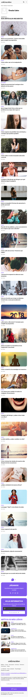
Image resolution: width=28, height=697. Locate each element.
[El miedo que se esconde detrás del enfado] (14, 563)
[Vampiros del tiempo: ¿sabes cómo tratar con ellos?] (14, 405)
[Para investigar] (23, 2)
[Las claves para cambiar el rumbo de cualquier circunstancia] (14, 381)
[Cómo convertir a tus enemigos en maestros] (14, 359)
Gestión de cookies (5, 670)
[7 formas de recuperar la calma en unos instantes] (14, 264)
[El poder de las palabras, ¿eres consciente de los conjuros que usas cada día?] (14, 217)
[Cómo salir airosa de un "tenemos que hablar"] (14, 240)
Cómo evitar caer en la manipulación (11, 62)
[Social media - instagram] (17, 593)
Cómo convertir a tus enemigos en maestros (13, 369)
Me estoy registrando (13, 612)
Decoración (11, 664)
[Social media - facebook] (12, 593)
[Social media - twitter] (10, 593)
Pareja (8, 666)
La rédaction (3, 668)
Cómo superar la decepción (9, 529)
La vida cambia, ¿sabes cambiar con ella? (13, 439)
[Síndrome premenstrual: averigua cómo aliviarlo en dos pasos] (14, 74)
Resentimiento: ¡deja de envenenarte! (11, 551)
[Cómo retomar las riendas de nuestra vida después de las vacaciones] (14, 451)
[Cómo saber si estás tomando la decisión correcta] (14, 145)
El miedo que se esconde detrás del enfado (13, 573)
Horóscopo (3, 666)
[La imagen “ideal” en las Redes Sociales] (14, 497)
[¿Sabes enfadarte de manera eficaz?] (14, 475)
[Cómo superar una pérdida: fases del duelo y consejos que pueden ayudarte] (14, 122)
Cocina (6, 664)
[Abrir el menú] (26, 2)
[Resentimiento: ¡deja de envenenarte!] (14, 541)
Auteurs (5, 5)
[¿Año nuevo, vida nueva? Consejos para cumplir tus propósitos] (14, 312)
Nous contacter (10, 668)
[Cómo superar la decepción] (14, 519)
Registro (15, 689)
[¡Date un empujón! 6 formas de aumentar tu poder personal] (14, 193)
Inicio (2, 5)
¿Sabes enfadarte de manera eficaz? (11, 485)
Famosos (22, 664)
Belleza (2, 664)
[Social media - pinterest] (15, 593)
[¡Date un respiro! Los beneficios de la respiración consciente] (14, 335)
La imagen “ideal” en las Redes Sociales (12, 507)
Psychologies (18, 668)
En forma (17, 664)
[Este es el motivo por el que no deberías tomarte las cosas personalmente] (14, 288)
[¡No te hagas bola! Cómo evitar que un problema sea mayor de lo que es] (14, 98)
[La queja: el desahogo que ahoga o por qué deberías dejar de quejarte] (14, 169)
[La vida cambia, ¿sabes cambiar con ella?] (14, 429)
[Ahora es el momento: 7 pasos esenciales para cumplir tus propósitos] (14, 28)
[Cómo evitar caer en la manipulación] (14, 52)
